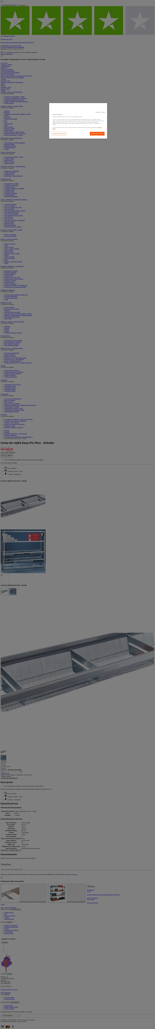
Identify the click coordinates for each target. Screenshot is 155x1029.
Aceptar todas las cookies (97, 133)
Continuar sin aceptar (100, 112)
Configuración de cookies (59, 133)
